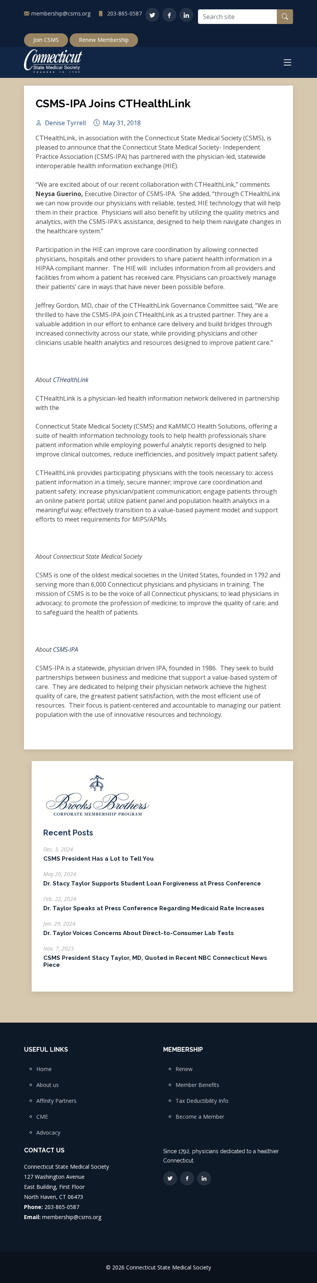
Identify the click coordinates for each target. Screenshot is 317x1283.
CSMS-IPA (65, 649)
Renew (184, 1069)
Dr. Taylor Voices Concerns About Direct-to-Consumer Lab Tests (138, 933)
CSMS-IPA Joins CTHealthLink (113, 103)
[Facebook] (169, 15)
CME (42, 1116)
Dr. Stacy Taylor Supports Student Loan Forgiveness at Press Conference (152, 883)
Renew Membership (104, 39)
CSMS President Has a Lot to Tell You (98, 858)
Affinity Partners (56, 1101)
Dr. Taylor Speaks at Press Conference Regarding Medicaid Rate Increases (153, 908)
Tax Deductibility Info (202, 1101)
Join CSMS (46, 39)
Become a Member (200, 1116)
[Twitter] (152, 15)
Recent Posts (68, 832)
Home (44, 1069)
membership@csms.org (60, 13)
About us (47, 1085)
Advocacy (48, 1132)
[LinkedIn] (186, 15)
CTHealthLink (71, 379)
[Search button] (285, 16)
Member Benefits (197, 1085)
